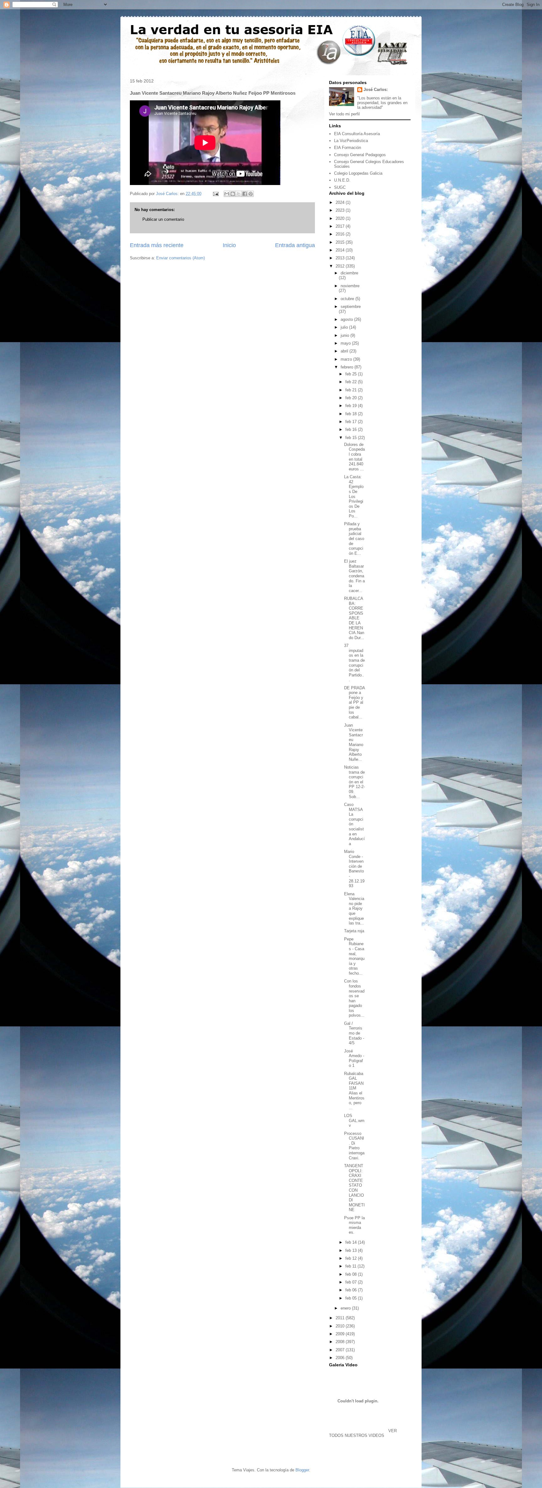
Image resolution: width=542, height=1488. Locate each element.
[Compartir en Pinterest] (250, 194)
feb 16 (351, 429)
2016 (341, 234)
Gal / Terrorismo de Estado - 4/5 (354, 1033)
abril (345, 351)
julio (345, 327)
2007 (341, 1350)
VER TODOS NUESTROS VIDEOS (363, 1433)
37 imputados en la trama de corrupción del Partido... (354, 662)
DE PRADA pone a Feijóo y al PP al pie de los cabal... (354, 703)
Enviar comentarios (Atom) (180, 258)
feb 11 (351, 1266)
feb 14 (351, 1242)
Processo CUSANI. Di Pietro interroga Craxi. (354, 1145)
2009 (341, 1334)
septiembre (351, 306)
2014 (341, 250)
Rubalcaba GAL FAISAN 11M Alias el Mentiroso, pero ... (354, 1090)
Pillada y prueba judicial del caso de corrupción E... (354, 539)
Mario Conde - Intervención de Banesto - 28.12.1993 (354, 868)
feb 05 (351, 1298)
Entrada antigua (295, 245)
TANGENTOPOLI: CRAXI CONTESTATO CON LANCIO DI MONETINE (354, 1187)
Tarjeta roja (354, 931)
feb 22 (351, 381)
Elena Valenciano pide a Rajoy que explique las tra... (354, 909)
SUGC (340, 187)
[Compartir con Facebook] (245, 194)
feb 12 (351, 1258)
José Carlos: (376, 89)
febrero (347, 367)
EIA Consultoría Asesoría (357, 133)
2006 (341, 1357)
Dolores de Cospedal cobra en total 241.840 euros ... (354, 456)
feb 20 (351, 397)
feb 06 (351, 1290)
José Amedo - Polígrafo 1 (354, 1058)
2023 (341, 210)
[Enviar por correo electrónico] (227, 194)
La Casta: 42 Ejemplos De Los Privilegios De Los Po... (354, 496)
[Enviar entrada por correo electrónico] (215, 193)
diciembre (349, 273)
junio (345, 335)
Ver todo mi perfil (344, 114)
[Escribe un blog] (233, 194)
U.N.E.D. (342, 180)
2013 (341, 258)
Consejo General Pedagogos (360, 154)
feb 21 (351, 390)
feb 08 (351, 1274)
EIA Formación (347, 147)
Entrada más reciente (156, 245)
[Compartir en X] (239, 194)
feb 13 (351, 1250)
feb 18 (351, 413)
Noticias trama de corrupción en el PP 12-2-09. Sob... (354, 782)
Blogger (302, 1470)
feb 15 (351, 437)
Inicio (229, 245)
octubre (348, 298)
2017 (341, 226)
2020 (341, 218)
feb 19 (351, 405)
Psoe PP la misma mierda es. (354, 1225)
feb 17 (351, 421)
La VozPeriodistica (351, 140)
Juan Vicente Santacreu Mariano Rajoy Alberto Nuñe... (353, 742)
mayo (346, 343)
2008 (341, 1341)
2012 (341, 266)
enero (346, 1308)
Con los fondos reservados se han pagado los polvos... (354, 998)
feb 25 (351, 374)
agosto (347, 319)
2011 (341, 1318)
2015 (341, 242)
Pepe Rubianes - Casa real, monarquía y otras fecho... (354, 956)
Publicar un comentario (163, 219)
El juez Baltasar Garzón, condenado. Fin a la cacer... (354, 576)
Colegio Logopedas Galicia (358, 173)
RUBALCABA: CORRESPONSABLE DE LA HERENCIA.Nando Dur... (354, 618)
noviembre (350, 285)
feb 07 (351, 1282)
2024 (341, 202)
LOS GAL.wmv (354, 1120)
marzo (347, 359)
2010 (341, 1326)
